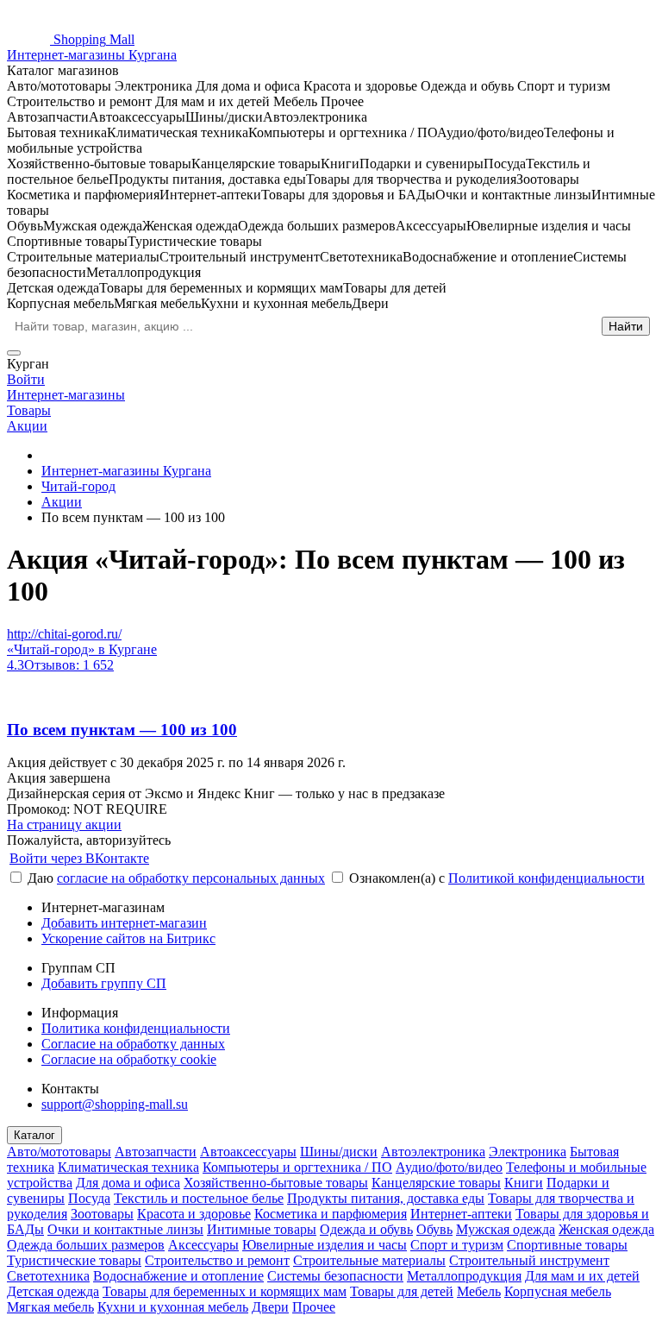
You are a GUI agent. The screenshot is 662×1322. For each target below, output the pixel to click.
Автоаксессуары (248, 1151)
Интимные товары (261, 1229)
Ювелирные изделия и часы (324, 1244)
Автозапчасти (156, 1151)
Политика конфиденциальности (135, 1028)
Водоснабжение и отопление (178, 1275)
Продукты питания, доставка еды (385, 1198)
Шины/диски (339, 1151)
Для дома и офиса (128, 1182)
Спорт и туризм (456, 1244)
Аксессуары (203, 1244)
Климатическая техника (128, 1167)
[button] (331, 809)
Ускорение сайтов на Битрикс (128, 938)
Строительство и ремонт (217, 1260)
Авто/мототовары (59, 1151)
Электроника (527, 1151)
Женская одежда (606, 1229)
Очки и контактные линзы (125, 1229)
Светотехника (48, 1275)
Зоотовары (102, 1213)
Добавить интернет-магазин (124, 923)
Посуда (89, 1198)
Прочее (313, 1307)
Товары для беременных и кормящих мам (225, 1291)
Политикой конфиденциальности (546, 878)
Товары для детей (401, 1291)
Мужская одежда (505, 1229)
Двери (270, 1307)
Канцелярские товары (436, 1182)
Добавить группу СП (103, 983)
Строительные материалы (369, 1260)
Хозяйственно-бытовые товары (276, 1182)
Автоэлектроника (433, 1151)
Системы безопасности (335, 1275)
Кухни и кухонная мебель (172, 1307)
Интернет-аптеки (461, 1213)
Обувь (434, 1229)
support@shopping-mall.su (114, 1104)
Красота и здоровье (194, 1213)
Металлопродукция (464, 1275)
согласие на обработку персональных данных (191, 878)
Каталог (34, 1135)
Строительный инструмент (529, 1260)
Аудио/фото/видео (449, 1167)
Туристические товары (74, 1260)
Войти (26, 379)
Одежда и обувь (366, 1229)
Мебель (479, 1291)
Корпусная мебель (557, 1291)
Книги (523, 1182)
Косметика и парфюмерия (330, 1213)
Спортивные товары (567, 1244)
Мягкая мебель (50, 1307)
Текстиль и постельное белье (199, 1198)
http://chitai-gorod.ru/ (64, 633)
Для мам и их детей (582, 1275)
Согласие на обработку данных (133, 1043)
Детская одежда (53, 1291)
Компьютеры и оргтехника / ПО (297, 1167)
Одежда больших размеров (86, 1244)
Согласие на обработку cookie (128, 1059)
